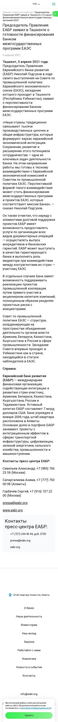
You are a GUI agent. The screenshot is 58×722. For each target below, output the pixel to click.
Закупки (29, 641)
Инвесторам (29, 625)
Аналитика (29, 658)
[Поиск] (46, 4)
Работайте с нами (29, 650)
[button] (53, 4)
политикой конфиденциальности (35, 708)
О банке (29, 608)
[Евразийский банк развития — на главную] (12, 4)
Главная (7, 12)
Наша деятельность (29, 616)
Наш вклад (29, 633)
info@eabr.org (29, 694)
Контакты (29, 675)
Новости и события (23, 12)
